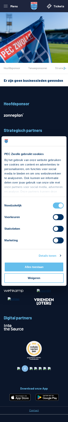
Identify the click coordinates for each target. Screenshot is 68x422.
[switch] (58, 217)
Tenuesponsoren (37, 68)
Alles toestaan (34, 267)
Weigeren (34, 278)
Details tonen (47, 255)
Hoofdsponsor (12, 68)
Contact (34, 410)
